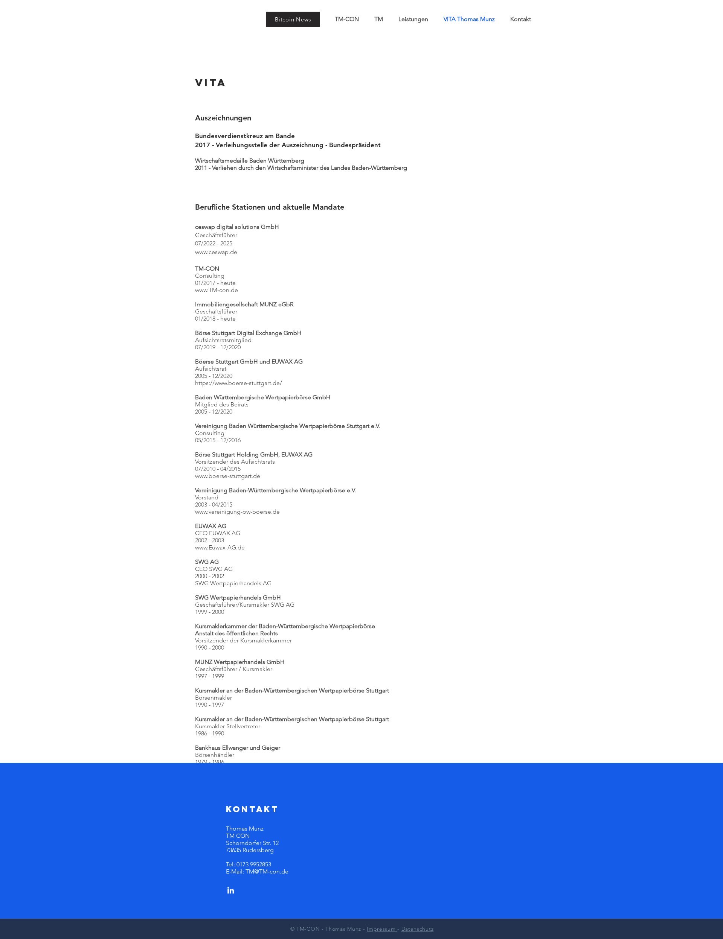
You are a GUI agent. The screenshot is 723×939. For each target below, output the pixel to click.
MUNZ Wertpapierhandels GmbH (240, 661)
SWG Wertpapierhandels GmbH (238, 597)
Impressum (382, 928)
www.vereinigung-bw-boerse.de (237, 511)
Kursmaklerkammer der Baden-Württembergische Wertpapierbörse (285, 626)
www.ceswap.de (216, 252)
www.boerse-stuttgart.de (227, 475)
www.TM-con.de (216, 290)
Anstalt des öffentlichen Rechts (236, 633)
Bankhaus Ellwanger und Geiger (237, 747)
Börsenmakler (213, 697)
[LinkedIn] (230, 890)
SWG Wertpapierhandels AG (233, 583)
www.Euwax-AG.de (220, 547)
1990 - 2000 (209, 647)
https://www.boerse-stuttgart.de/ (238, 383)
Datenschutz (417, 928)
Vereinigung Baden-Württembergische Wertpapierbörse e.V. (275, 490)
